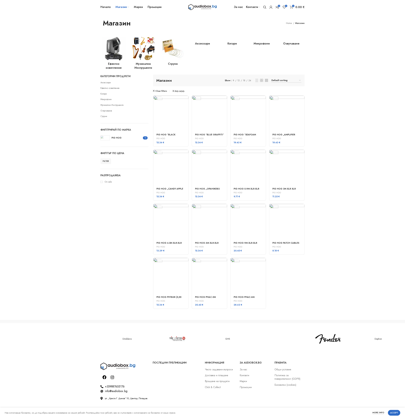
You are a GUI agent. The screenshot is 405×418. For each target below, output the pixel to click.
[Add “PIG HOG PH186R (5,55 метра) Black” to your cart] (186, 263)
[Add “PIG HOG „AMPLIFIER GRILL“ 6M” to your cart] (302, 100)
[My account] (271, 7)
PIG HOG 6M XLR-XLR (207, 242)
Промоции (246, 387)
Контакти (244, 375)
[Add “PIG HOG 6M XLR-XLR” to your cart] (225, 209)
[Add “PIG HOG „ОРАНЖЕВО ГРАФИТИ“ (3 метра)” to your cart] (225, 154)
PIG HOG (179, 91)
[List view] (256, 80)
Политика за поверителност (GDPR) (287, 377)
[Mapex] (27, 339)
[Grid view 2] (261, 80)
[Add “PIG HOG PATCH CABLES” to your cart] (302, 209)
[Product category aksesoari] (202, 42)
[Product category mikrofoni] (262, 42)
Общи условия (282, 369)
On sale (108, 181)
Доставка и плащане (216, 375)
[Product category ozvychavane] (291, 42)
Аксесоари (105, 82)
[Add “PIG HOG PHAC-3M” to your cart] (225, 263)
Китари (103, 93)
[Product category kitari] (232, 42)
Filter (106, 161)
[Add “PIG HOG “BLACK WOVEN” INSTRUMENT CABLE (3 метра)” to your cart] (186, 100)
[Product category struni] (173, 52)
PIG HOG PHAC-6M (244, 297)
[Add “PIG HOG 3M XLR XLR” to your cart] (302, 154)
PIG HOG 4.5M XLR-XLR (169, 242)
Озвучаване (106, 110)
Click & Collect (213, 387)
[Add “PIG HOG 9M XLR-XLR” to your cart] (263, 209)
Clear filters (161, 91)
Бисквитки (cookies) (285, 385)
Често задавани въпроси (219, 369)
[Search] (265, 7)
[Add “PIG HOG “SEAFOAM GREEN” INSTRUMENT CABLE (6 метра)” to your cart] (263, 100)
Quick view (186, 107)
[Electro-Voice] (77, 339)
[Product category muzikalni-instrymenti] (143, 54)
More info (378, 412)
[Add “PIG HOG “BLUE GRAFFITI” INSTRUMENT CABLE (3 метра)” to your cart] (225, 100)
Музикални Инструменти (112, 105)
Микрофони (106, 99)
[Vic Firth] (177, 339)
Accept (394, 412)
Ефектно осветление (109, 88)
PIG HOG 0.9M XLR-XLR (246, 188)
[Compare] (186, 115)
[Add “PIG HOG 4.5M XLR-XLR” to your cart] (186, 209)
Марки (243, 381)
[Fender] (328, 339)
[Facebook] (104, 377)
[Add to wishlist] (186, 122)
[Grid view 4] (266, 80)
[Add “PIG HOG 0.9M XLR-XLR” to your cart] (263, 154)
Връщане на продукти (217, 381)
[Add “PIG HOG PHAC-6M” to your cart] (263, 263)
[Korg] (278, 339)
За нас (243, 369)
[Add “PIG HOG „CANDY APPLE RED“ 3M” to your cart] (186, 154)
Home (289, 23)
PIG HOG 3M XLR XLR (284, 188)
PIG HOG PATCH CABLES (285, 242)
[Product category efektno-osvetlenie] (113, 54)
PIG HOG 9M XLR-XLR (245, 242)
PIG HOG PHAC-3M (205, 297)
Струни (103, 116)
